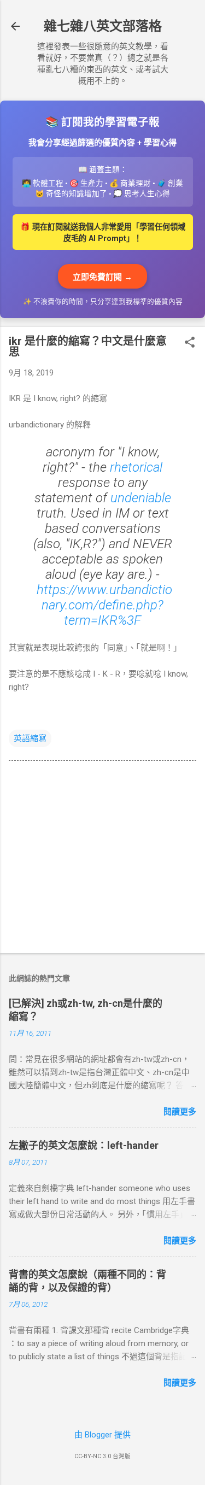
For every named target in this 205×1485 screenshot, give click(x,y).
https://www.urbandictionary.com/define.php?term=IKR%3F (104, 605)
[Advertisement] (102, 859)
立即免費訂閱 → (102, 277)
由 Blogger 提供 (102, 1435)
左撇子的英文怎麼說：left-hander (84, 1145)
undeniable (140, 498)
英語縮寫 (30, 738)
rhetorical (136, 467)
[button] (189, 343)
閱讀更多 (179, 1112)
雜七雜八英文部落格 (103, 26)
